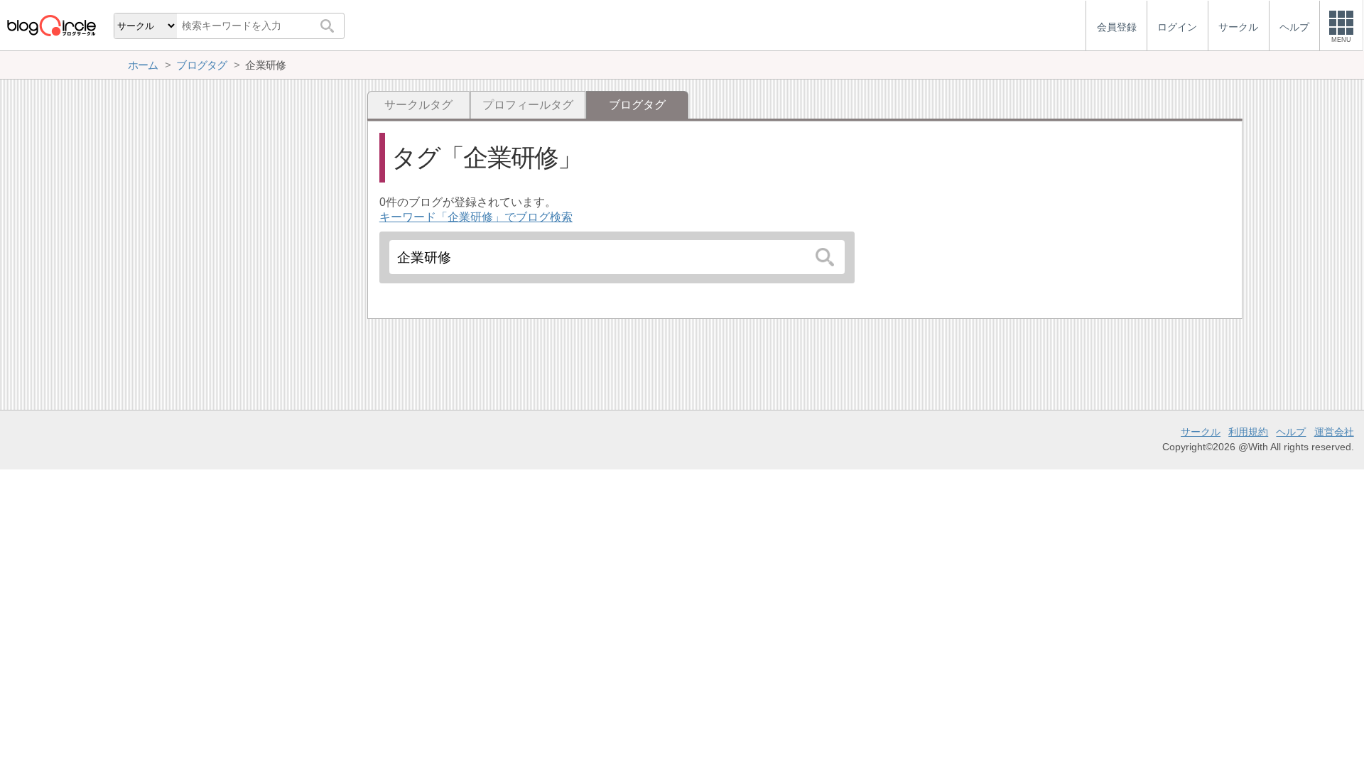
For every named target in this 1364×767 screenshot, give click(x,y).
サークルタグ (418, 105)
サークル (1200, 431)
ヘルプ (1291, 431)
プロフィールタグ (527, 105)
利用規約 (1248, 431)
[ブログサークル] (51, 25)
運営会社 (1334, 431)
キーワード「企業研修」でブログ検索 (476, 217)
